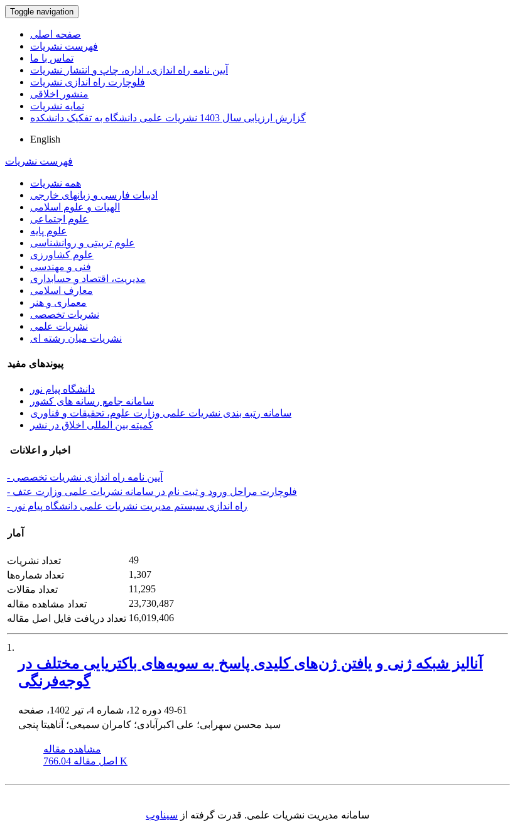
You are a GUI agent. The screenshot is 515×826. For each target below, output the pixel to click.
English (45, 139)
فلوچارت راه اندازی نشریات (87, 82)
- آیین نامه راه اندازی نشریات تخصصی (85, 477)
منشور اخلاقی (59, 94)
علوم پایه (48, 231)
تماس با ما (51, 58)
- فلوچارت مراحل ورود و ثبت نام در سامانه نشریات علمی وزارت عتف (152, 491)
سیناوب (162, 815)
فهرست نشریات (64, 46)
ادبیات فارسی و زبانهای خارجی (94, 195)
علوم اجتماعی (59, 219)
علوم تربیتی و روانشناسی (82, 242)
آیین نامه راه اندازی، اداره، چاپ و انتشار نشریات (129, 70)
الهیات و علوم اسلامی (75, 207)
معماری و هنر (58, 302)
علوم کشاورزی (62, 254)
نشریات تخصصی (64, 314)
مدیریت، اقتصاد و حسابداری (88, 278)
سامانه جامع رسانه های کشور (92, 401)
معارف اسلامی (61, 290)
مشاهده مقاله (72, 749)
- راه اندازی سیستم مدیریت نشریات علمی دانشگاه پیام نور (127, 506)
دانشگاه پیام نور (62, 389)
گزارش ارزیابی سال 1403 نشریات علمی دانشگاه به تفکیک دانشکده (168, 117)
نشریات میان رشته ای (76, 338)
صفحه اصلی (55, 34)
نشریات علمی (59, 326)
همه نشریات (55, 183)
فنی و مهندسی (60, 266)
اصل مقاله (85, 761)
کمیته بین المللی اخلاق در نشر (91, 425)
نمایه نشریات (57, 106)
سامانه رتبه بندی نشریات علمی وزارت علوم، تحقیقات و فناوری (160, 413)
